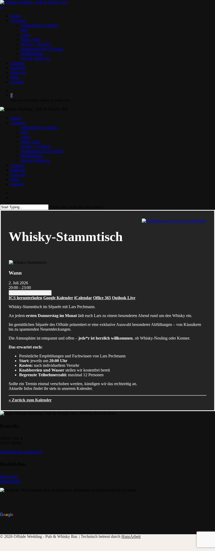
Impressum (9, 476)
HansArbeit (131, 536)
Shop (14, 179)
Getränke (18, 123)
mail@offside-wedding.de (21, 452)
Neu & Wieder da (35, 160)
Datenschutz (10, 481)
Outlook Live (123, 298)
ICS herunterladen (25, 298)
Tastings (17, 165)
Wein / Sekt (30, 141)
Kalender (18, 170)
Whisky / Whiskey (36, 146)
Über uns (18, 174)
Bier (24, 132)
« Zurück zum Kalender (30, 400)
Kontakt (17, 184)
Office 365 (102, 298)
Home (15, 118)
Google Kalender (58, 298)
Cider (25, 137)
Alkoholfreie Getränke (39, 127)
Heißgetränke (32, 156)
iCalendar (83, 298)
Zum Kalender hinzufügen (30, 293)
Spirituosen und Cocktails (42, 151)
